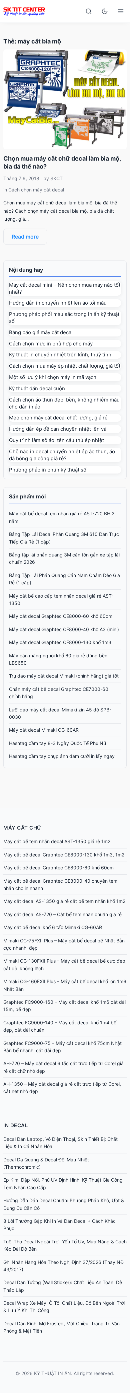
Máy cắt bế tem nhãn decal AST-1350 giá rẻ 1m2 (56, 841)
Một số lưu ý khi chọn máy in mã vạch (52, 377)
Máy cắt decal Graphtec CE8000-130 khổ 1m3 (60, 642)
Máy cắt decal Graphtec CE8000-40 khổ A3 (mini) (64, 629)
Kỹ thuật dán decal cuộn (37, 388)
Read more (25, 236)
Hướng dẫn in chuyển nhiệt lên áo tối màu (58, 303)
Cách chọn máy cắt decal (36, 189)
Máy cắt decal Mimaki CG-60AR (44, 730)
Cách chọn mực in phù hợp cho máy (51, 343)
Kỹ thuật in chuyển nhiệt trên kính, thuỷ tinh (60, 354)
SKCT (56, 178)
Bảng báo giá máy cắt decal (41, 332)
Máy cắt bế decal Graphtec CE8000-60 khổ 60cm (58, 867)
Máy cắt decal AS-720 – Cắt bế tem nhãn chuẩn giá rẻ (62, 914)
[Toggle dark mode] (105, 11)
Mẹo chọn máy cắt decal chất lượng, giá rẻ (58, 417)
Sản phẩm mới (27, 496)
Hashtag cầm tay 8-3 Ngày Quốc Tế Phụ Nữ (57, 743)
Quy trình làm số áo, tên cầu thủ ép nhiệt (56, 440)
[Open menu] (121, 11)
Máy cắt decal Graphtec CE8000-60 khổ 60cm (60, 616)
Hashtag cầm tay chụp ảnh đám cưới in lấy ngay (62, 756)
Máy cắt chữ (22, 828)
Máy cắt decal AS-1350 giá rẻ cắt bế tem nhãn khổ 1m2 (64, 901)
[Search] (89, 11)
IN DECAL (15, 1125)
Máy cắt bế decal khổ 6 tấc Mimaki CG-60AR (52, 927)
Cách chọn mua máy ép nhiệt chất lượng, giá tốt (64, 366)
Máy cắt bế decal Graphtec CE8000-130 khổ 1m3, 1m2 (63, 854)
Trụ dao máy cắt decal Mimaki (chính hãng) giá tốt (64, 676)
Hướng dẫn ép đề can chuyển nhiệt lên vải (58, 429)
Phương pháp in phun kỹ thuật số (47, 470)
